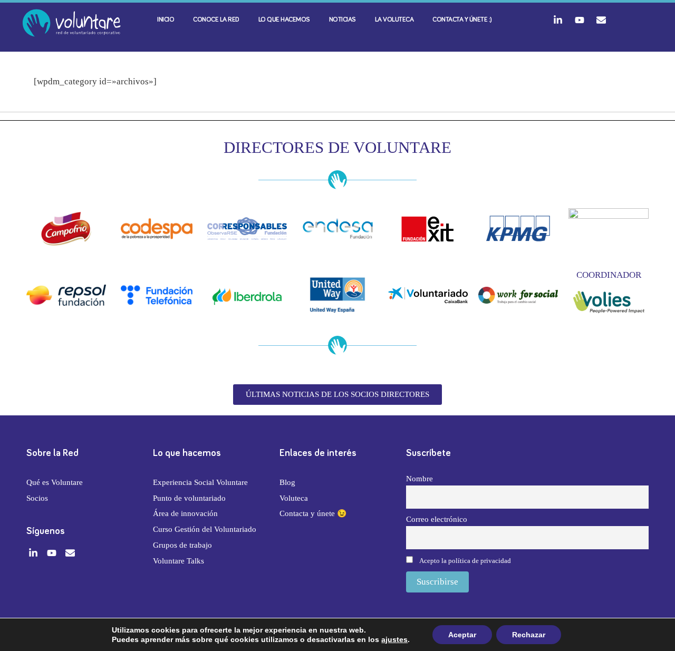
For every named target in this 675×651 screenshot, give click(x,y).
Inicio (165, 19)
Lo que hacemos (284, 19)
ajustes (394, 639)
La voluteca (394, 19)
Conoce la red (216, 19)
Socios (37, 498)
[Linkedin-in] (557, 20)
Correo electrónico (436, 518)
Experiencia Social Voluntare (200, 482)
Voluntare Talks (178, 561)
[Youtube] (579, 20)
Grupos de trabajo (182, 545)
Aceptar (462, 634)
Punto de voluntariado (189, 498)
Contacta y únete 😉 (313, 513)
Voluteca (293, 498)
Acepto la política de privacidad (465, 561)
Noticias (342, 19)
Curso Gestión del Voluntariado (204, 529)
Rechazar (528, 634)
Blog (287, 482)
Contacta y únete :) (462, 19)
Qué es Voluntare (54, 482)
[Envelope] (601, 20)
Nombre (419, 478)
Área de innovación (185, 513)
